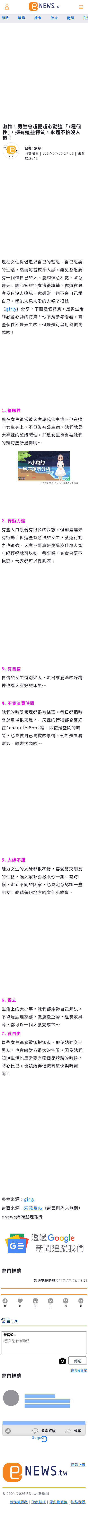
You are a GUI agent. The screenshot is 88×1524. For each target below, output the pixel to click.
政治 (54, 17)
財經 (70, 17)
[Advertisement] (44, 69)
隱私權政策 (79, 1370)
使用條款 (39, 1501)
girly (11, 309)
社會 (38, 17)
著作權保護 (19, 1501)
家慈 (37, 148)
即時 (5, 17)
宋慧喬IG (33, 1208)
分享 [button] (77, 1430)
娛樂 (21, 17)
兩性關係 (32, 153)
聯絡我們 (78, 1501)
